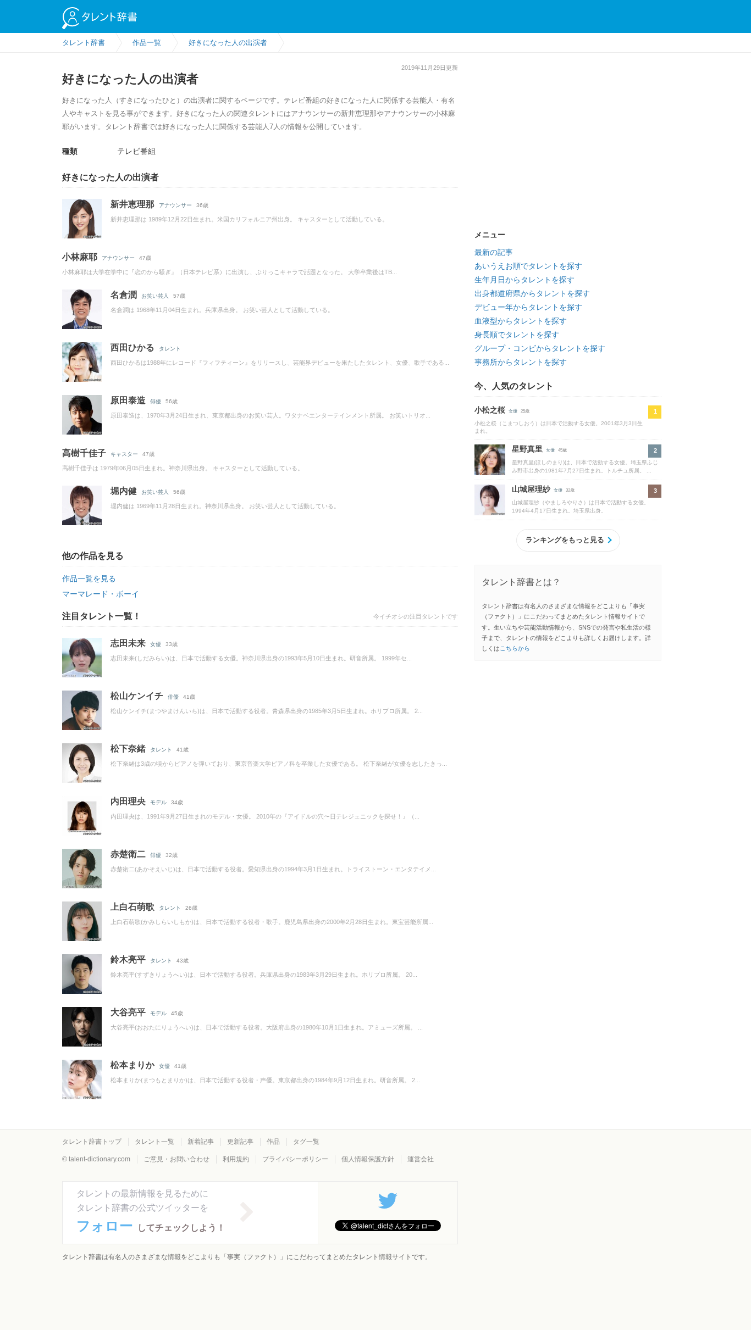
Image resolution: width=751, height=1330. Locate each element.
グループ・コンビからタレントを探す (539, 348)
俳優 (155, 401)
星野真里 (527, 448)
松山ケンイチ (137, 695)
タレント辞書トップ (92, 1141)
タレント (170, 349)
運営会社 (420, 1159)
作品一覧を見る (89, 578)
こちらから (515, 648)
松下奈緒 (128, 748)
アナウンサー (175, 205)
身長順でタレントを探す (516, 334)
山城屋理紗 (531, 489)
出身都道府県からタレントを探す (532, 293)
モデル (158, 802)
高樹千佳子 (84, 453)
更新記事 (240, 1141)
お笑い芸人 (155, 296)
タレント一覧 (154, 1141)
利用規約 (236, 1159)
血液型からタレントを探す (520, 320)
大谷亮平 (128, 1012)
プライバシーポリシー (295, 1159)
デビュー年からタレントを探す (528, 307)
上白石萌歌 (132, 906)
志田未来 (128, 643)
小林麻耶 (79, 256)
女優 (155, 644)
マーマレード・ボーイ (100, 593)
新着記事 (200, 1141)
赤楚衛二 (128, 854)
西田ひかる (132, 347)
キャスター (124, 454)
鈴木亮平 (128, 959)
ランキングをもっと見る (565, 540)
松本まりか (132, 1065)
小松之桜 (489, 409)
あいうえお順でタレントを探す (528, 265)
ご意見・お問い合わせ (176, 1159)
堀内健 (124, 491)
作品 (273, 1141)
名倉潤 (124, 294)
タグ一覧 (306, 1141)
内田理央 (128, 801)
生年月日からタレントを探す (524, 279)
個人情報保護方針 (367, 1159)
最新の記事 (493, 252)
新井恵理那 (132, 204)
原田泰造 (128, 400)
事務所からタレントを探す (520, 362)
